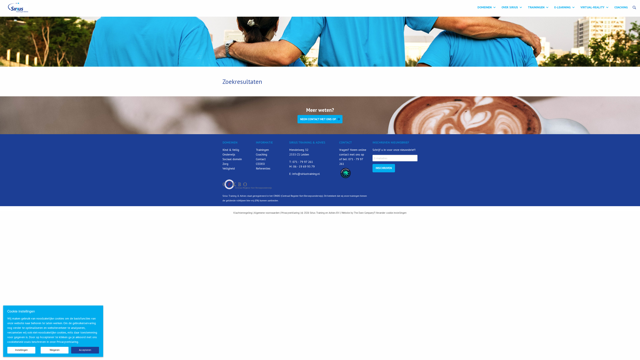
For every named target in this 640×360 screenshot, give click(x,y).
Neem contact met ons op (318, 119)
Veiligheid (228, 168)
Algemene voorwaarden (267, 212)
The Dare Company (364, 212)
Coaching (621, 7)
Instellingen (21, 350)
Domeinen (485, 7)
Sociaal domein (232, 159)
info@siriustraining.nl (306, 174)
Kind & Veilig (230, 150)
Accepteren (85, 350)
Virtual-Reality (592, 7)
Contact (261, 159)
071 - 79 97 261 (302, 162)
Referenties (263, 168)
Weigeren (55, 350)
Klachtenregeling (243, 212)
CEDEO (260, 164)
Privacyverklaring (290, 212)
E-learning (562, 7)
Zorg (225, 164)
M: (291, 166)
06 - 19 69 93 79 (304, 166)
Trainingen (536, 7)
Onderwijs (228, 154)
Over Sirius (510, 7)
